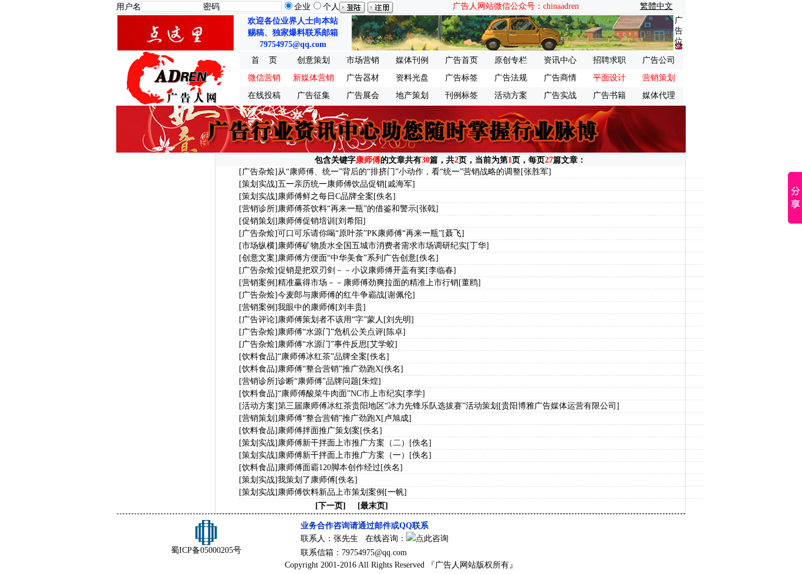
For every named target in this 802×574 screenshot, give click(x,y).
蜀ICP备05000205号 (206, 550)
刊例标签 (461, 95)
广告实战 (560, 95)
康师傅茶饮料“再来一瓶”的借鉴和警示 (347, 208)
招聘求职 (609, 60)
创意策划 (313, 60)
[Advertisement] (165, 330)
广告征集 (313, 95)
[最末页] (373, 505)
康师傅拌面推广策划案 (319, 430)
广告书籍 (609, 95)
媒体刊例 (412, 60)
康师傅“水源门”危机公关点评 (330, 331)
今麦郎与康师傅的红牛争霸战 (331, 295)
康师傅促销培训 (306, 221)
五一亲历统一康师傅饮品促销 (331, 184)
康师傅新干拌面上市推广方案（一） (343, 455)
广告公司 (658, 60)
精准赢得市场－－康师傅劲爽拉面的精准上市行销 (368, 282)
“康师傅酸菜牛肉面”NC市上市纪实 (340, 393)
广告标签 (461, 77)
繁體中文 (656, 6)
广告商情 (560, 77)
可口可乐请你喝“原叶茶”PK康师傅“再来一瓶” (360, 233)
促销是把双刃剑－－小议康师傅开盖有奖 (352, 270)
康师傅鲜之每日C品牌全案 (325, 196)
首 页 (264, 60)
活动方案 (510, 95)
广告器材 (362, 77)
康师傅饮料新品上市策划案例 (331, 492)
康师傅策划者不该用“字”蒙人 (330, 319)
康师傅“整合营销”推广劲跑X (329, 368)
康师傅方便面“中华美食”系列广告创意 (347, 258)
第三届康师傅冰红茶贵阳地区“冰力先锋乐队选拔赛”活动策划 (388, 405)
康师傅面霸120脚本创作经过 (329, 467)
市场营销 (362, 60)
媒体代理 (658, 95)
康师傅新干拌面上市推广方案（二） (343, 442)
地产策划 (412, 95)
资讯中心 (560, 60)
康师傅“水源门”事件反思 (322, 344)
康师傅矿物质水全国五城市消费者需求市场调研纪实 (372, 245)
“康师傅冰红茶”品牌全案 (322, 356)
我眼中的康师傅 (306, 307)
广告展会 (362, 95)
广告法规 (510, 77)
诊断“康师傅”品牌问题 (318, 381)
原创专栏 (510, 60)
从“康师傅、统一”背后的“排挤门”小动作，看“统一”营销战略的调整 (399, 171)
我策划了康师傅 (306, 479)
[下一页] (330, 505)
